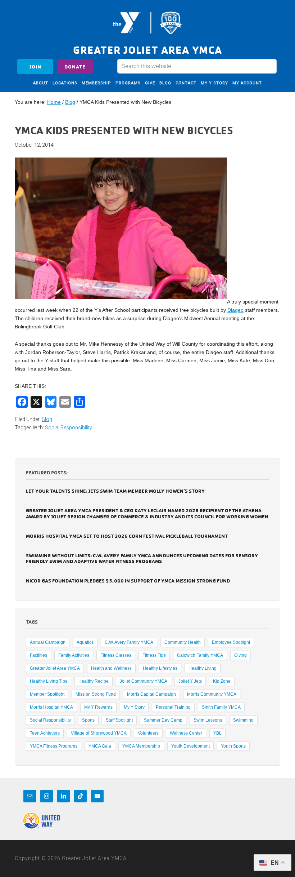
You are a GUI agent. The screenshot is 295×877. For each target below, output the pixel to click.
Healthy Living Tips (48, 681)
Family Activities (73, 655)
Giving (240, 655)
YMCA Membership (141, 746)
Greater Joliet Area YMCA (147, 22)
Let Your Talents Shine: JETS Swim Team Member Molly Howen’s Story (115, 491)
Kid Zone (222, 681)
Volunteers (148, 733)
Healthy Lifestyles (160, 668)
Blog (47, 419)
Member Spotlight (47, 694)
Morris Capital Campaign (151, 694)
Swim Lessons (208, 720)
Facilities (38, 655)
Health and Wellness (111, 668)
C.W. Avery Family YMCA (129, 642)
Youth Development (190, 746)
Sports (88, 720)
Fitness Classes (115, 655)
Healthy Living (203, 668)
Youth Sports (233, 746)
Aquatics (85, 642)
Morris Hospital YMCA (51, 707)
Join (35, 66)
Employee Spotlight (231, 642)
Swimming (243, 720)
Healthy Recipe (93, 681)
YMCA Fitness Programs (53, 746)
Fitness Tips (154, 655)
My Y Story (134, 707)
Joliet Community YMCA (143, 681)
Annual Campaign (47, 642)
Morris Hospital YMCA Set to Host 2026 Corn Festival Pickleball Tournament (127, 536)
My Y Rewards (98, 707)
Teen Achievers (45, 733)
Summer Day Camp (163, 720)
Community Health (182, 642)
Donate (75, 66)
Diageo (235, 310)
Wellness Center (186, 733)
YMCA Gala (99, 746)
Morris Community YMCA (211, 694)
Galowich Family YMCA (200, 655)
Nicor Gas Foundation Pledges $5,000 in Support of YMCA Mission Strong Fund (128, 580)
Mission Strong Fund (96, 694)
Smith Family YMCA (221, 707)
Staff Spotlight (119, 720)
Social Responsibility (68, 427)
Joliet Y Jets (190, 681)
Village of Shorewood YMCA (99, 733)
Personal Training (173, 707)
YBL (217, 733)
